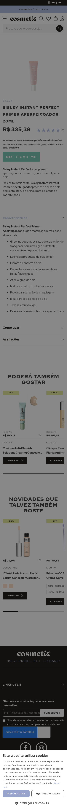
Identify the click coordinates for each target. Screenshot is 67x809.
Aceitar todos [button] (16, 793)
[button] (33, 803)
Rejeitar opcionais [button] (48, 793)
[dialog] (33, 404)
